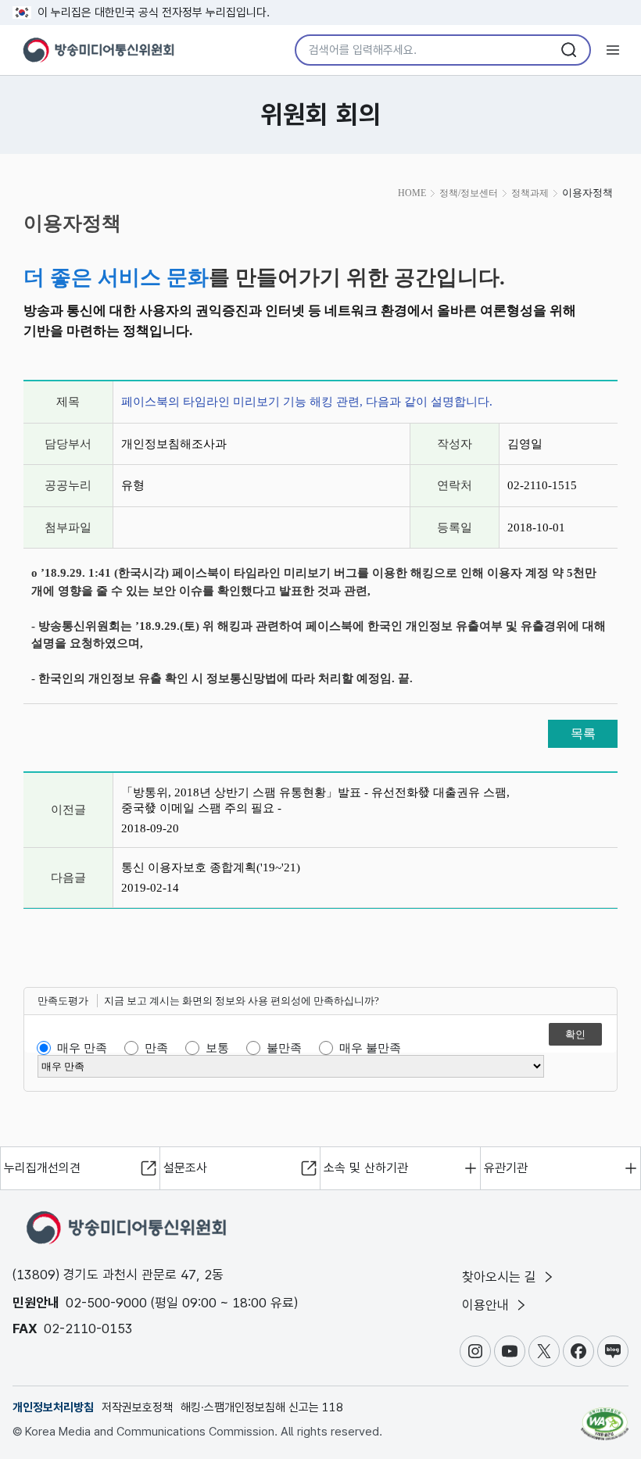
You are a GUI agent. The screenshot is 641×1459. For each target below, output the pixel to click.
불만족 (284, 1048)
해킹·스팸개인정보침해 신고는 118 (262, 1407)
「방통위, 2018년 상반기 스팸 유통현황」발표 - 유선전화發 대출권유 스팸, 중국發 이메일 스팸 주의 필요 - (315, 800)
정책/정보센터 (468, 193)
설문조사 (185, 1167)
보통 (217, 1048)
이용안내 (487, 1305)
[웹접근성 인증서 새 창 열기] (604, 1417)
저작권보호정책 (137, 1407)
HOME (412, 193)
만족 (156, 1048)
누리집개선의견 (42, 1167)
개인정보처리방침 (53, 1407)
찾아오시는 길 (501, 1277)
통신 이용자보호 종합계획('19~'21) (210, 867)
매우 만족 (82, 1048)
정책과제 (530, 193)
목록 (583, 733)
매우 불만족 (370, 1048)
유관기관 (506, 1167)
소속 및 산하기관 (366, 1167)
